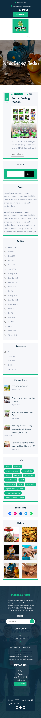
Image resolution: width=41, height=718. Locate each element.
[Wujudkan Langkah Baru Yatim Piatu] (7, 414)
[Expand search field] (28, 36)
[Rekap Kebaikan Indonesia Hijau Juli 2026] (7, 400)
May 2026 (11, 260)
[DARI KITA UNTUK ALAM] (7, 388)
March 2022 (12, 331)
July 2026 (11, 252)
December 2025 (13, 278)
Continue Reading (17, 154)
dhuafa (8, 467)
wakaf (22, 480)
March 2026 (12, 269)
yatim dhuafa (30, 484)
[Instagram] (23, 10)
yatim (20, 484)
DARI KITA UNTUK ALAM (20, 386)
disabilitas (17, 467)
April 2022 (11, 326)
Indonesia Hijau (20, 595)
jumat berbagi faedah (12, 471)
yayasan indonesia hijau (13, 493)
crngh (31, 94)
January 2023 (12, 295)
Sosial (10, 365)
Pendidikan (11, 361)
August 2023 (12, 287)
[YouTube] (26, 10)
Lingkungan (11, 356)
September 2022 (13, 304)
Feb (7, 102)
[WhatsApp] (31, 513)
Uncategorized (12, 369)
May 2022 (11, 322)
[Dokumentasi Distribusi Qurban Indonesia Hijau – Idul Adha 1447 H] (7, 444)
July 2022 (11, 313)
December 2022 (13, 300)
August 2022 (12, 309)
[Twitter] (25, 513)
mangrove (17, 475)
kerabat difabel (27, 471)
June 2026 (11, 256)
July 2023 (11, 291)
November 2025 (13, 282)
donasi (21, 15)
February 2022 (12, 335)
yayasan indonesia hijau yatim (15, 497)
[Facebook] (20, 10)
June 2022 (11, 317)
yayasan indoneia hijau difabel (15, 489)
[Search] (32, 621)
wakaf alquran (10, 484)
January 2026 (12, 274)
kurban (8, 475)
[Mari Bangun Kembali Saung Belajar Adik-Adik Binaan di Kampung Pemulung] (7, 427)
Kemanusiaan (18, 94)
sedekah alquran (11, 480)
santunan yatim (29, 475)
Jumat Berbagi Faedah (20, 100)
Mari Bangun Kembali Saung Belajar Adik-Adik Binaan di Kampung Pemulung (22, 428)
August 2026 (12, 247)
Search (29, 174)
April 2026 (11, 265)
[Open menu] (12, 36)
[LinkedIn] (20, 513)
